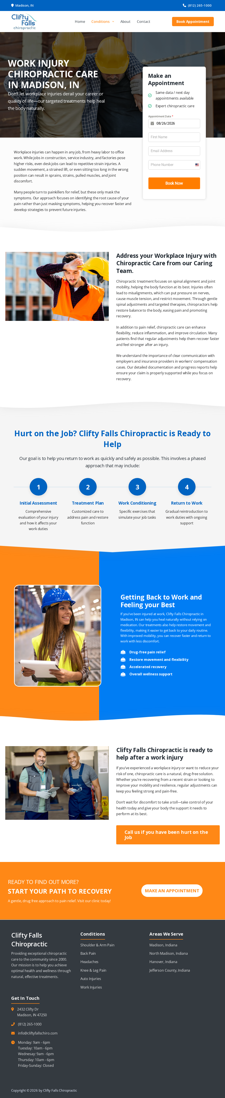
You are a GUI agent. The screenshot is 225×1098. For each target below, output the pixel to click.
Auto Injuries (90, 978)
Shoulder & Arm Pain (97, 945)
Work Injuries (91, 987)
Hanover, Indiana (163, 961)
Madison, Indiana (163, 945)
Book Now (174, 183)
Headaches (89, 961)
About (125, 21)
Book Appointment (192, 21)
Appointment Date (160, 116)
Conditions (100, 21)
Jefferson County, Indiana (169, 970)
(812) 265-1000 (200, 5)
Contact (143, 21)
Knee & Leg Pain (93, 970)
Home (80, 21)
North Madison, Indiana (168, 953)
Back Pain (88, 953)
